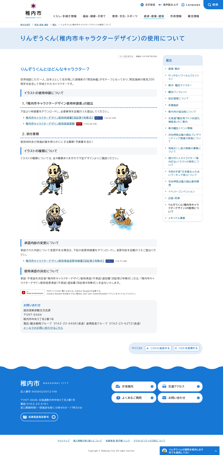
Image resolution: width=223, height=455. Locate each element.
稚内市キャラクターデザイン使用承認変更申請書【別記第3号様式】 (65, 261)
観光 (55, 24)
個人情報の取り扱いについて (87, 441)
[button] (216, 451)
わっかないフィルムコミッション (183, 77)
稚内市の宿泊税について (182, 111)
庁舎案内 (127, 386)
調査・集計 (174, 69)
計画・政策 (174, 198)
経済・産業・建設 (154, 16)
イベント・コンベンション (181, 191)
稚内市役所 (25, 24)
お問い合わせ (177, 397)
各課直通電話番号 (38, 417)
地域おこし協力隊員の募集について (184, 150)
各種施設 (173, 105)
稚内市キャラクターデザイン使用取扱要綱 (50, 123)
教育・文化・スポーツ (125, 16)
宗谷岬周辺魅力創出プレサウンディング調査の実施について (184, 138)
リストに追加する (160, 348)
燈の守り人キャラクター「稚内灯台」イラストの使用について (183, 161)
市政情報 (176, 16)
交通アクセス (176, 386)
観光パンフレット (177, 92)
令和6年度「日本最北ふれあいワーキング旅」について (184, 173)
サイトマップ (64, 441)
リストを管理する (188, 348)
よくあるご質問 (132, 397)
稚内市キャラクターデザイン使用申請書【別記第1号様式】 (59, 117)
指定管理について (178, 98)
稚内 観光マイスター (180, 85)
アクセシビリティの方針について (149, 441)
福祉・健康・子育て (94, 16)
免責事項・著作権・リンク (118, 441)
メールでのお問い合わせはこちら (43, 328)
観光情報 (193, 16)
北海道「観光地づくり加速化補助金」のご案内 (184, 120)
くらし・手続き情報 (65, 16)
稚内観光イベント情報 (180, 128)
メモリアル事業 (176, 218)
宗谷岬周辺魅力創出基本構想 (183, 183)
